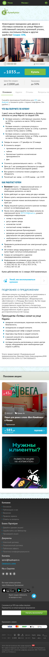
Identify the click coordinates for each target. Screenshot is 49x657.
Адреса (18, 92)
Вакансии (7, 513)
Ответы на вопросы (11, 519)
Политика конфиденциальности (16, 551)
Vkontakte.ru (6, 573)
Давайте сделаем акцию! (13, 527)
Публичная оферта (11, 548)
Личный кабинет (46, 3)
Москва (24, 3)
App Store (9, 590)
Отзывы (29, 92)
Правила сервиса (10, 516)
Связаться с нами (9, 563)
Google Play (24, 590)
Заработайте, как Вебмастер (14, 530)
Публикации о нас (10, 510)
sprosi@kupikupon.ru (10, 560)
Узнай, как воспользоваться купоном (22, 280)
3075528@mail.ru (28, 213)
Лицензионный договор (13, 545)
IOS (36, 100)
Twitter (10, 573)
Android (5, 102)
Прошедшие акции (10, 534)
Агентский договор (11, 542)
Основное (7, 92)
